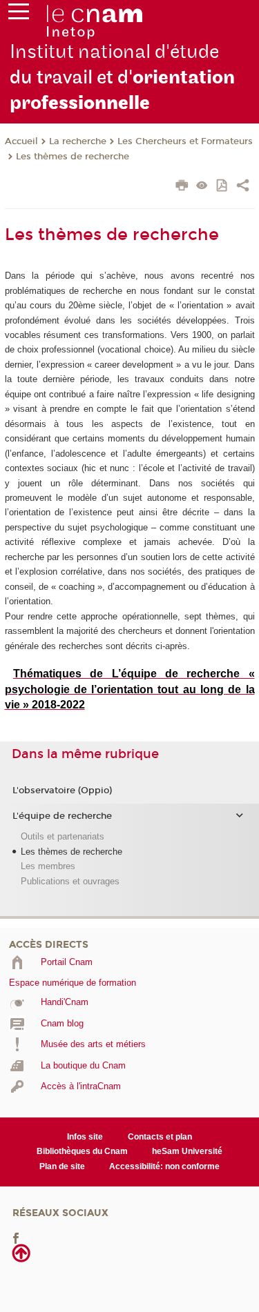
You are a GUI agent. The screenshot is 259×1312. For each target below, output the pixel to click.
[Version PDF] (223, 186)
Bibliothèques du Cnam (82, 1151)
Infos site (85, 1137)
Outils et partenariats (62, 836)
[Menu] (18, 14)
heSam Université (187, 1151)
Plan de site (62, 1166)
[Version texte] (202, 186)
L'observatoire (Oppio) (62, 790)
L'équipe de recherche (62, 816)
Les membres (48, 866)
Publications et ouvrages (70, 881)
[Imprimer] (182, 187)
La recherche (77, 141)
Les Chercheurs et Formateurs (185, 141)
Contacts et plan (160, 1137)
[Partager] (243, 187)
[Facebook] (15, 1238)
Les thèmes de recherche (72, 156)
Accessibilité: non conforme (164, 1166)
